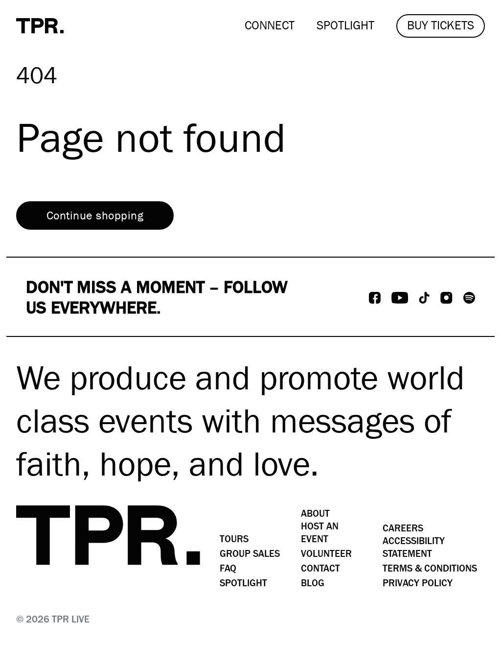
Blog (312, 583)
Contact (320, 568)
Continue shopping (94, 215)
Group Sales (250, 554)
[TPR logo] (108, 535)
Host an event (320, 532)
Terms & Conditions (430, 568)
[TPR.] (40, 25)
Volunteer (326, 554)
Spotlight (243, 583)
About (315, 513)
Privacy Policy (418, 583)
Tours (234, 539)
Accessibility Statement (414, 547)
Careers (403, 528)
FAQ (228, 568)
